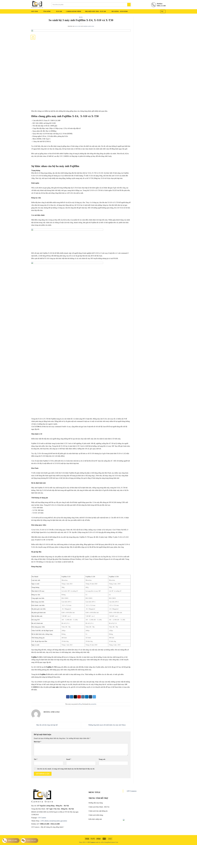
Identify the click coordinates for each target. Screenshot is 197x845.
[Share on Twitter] (71, 697)
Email (68, 759)
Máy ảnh (34, 11)
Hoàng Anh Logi (88, 26)
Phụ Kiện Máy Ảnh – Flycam (95, 11)
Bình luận (37, 741)
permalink (93, 704)
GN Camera (42, 817)
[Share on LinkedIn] (86, 697)
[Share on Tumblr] (90, 697)
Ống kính (46, 11)
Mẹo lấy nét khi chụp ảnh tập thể (47, 725)
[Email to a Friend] (75, 697)
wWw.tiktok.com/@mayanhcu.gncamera (54, 821)
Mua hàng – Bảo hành (120, 11)
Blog (81, 17)
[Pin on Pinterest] (79, 697)
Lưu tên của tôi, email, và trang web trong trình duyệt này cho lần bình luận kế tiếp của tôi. (66, 769)
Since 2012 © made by (90, 842)
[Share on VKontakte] (83, 697)
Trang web (102, 759)
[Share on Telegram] (94, 697)
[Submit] (129, 4)
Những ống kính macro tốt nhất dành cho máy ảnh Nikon (107, 725)
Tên (35, 759)
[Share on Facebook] (68, 697)
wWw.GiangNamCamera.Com (109, 842)
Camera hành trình (73, 11)
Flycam (59, 11)
